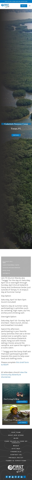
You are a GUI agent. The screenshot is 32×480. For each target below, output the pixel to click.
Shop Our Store (16, 435)
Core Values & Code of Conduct (16, 442)
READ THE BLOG (22, 401)
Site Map (16, 448)
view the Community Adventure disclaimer (14, 374)
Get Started (22, 422)
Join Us (23, 5)
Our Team (16, 432)
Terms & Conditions (16, 460)
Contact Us (16, 454)
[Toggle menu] (30, 5)
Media (16, 446)
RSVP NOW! (16, 135)
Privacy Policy (16, 457)
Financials (16, 451)
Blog (16, 438)
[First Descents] (5, 6)
